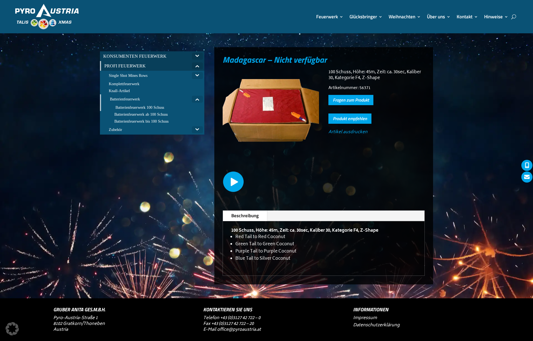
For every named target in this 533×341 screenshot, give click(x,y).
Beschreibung (245, 215)
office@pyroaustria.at (239, 330)
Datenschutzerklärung (376, 325)
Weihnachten (402, 16)
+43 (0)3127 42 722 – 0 (240, 318)
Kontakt (464, 16)
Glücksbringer (363, 16)
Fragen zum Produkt (351, 100)
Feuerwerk (327, 16)
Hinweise (493, 16)
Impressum (365, 318)
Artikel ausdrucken (348, 132)
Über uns (436, 16)
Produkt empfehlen (350, 118)
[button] (12, 329)
